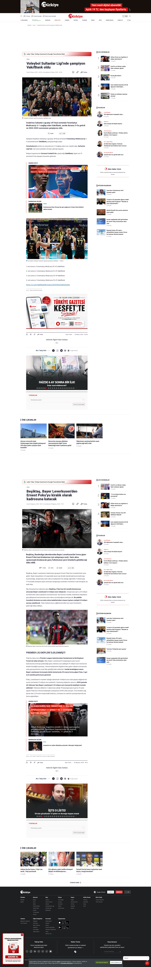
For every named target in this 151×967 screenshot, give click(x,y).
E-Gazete (28, 16)
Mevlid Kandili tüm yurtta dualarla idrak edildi (117, 211)
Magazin (35, 921)
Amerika (60, 904)
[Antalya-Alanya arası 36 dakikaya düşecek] (106, 514)
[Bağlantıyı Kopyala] (77, 72)
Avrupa (60, 902)
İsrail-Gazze (61, 908)
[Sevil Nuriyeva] (100, 133)
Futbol (47, 899)
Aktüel (72, 908)
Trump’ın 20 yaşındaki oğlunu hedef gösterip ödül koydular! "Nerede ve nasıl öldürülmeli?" (118, 201)
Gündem (22, 897)
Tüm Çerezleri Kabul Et (102, 962)
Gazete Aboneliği (38, 16)
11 (56, 388)
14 (62, 388)
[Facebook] (31, 334)
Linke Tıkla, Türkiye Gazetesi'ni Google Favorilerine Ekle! (46, 54)
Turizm (34, 914)
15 (64, 388)
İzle (130, 20)
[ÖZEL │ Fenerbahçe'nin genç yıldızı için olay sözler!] (106, 496)
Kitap (84, 904)
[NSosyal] (65, 350)
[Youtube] (38, 951)
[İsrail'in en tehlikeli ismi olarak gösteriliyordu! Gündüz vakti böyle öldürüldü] (106, 68)
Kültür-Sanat (86, 897)
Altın (34, 902)
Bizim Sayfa (99, 897)
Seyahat (73, 906)
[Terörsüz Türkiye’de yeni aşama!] (101, 653)
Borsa (34, 899)
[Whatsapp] (73, 72)
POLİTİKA (76, 20)
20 (73, 388)
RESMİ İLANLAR (109, 20)
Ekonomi (35, 897)
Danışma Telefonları (51, 929)
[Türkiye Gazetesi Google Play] (63, 928)
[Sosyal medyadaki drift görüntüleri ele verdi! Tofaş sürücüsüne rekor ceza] (101, 224)
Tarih (84, 906)
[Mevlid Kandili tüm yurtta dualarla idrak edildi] (101, 215)
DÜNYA (93, 20)
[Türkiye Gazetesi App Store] (63, 923)
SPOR (100, 20)
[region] (75, 963)
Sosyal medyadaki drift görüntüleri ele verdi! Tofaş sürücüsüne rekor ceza (117, 221)
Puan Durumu (49, 902)
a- (60, 133)
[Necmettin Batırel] (100, 155)
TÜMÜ (76, 388)
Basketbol (48, 910)
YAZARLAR (47, 20)
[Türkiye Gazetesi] (75, 18)
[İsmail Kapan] (100, 114)
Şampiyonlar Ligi (50, 906)
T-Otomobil (36, 912)
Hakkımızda (49, 921)
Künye (47, 925)
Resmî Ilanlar (36, 925)
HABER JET (120, 20)
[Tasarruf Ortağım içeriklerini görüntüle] (36, 20)
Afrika (59, 906)
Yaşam (72, 897)
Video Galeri (36, 931)
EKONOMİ (84, 20)
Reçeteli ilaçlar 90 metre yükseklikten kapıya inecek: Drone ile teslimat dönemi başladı (117, 232)
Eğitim (22, 902)
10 (54, 388)
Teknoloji (35, 923)
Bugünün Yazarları (25, 921)
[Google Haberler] (73, 350)
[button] (85, 372)
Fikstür (47, 904)
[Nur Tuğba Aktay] (100, 144)
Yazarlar (22, 918)
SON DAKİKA (24, 20)
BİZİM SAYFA (58, 20)
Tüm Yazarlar (23, 923)
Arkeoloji (85, 902)
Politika (22, 899)
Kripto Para (36, 908)
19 (71, 388)
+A (64, 133)
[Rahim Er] (100, 124)
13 (60, 388)
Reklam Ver (49, 933)
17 (68, 388)
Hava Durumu (74, 902)
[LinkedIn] (61, 350)
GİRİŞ (126, 16)
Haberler (35, 927)
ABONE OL (119, 892)
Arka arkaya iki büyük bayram (113, 123)
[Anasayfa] (25, 892)
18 (69, 388)
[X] (53, 350)
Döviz (34, 904)
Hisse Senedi (36, 906)
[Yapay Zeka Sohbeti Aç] (147, 963)
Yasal (47, 931)
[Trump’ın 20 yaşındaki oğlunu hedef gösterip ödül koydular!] (101, 204)
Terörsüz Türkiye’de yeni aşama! (116, 649)
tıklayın (113, 174)
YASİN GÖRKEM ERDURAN (36, 290)
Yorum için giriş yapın (79, 404)
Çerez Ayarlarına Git (116, 962)
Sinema (85, 899)
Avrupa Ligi (48, 908)
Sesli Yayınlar (99, 902)
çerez (58, 961)
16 (66, 388)
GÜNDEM (67, 20)
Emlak (34, 910)
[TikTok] (46, 951)
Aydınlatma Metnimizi (67, 963)
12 (58, 388)
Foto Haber (36, 929)
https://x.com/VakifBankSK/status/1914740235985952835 (48, 285)
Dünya (60, 897)
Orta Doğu (60, 899)
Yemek (72, 904)
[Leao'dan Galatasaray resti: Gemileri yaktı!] (101, 195)
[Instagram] (42, 951)
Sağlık (72, 899)
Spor (28, 59)
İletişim (47, 923)
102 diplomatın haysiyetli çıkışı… (114, 114)
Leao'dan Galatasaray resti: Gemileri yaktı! (115, 191)
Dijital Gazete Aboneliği (50, 16)
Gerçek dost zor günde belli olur (113, 154)
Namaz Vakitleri (100, 899)
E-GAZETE (110, 892)
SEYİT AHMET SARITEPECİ (36, 756)
